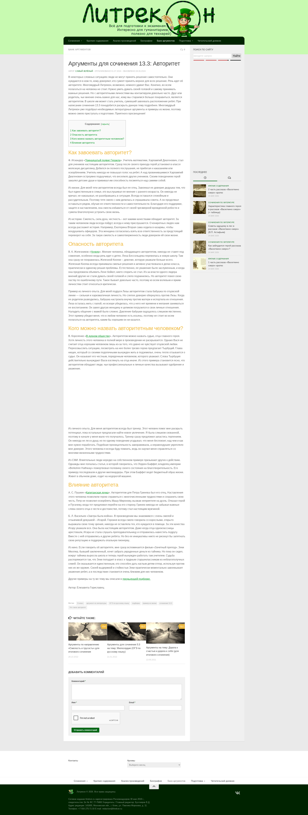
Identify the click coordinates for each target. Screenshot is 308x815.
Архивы (131, 760)
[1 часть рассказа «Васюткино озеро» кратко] (199, 263)
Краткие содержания (97, 40)
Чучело (95, 251)
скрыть (105, 124)
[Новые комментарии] (229, 178)
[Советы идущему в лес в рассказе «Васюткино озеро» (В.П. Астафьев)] (199, 227)
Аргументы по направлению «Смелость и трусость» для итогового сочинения (83, 648)
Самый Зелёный (84, 71)
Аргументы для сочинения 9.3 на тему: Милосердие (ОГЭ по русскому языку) (124, 648)
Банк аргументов (166, 40)
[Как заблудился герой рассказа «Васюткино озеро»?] (199, 247)
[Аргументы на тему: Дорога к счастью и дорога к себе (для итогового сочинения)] (165, 633)
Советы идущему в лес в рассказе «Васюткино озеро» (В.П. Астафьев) (223, 229)
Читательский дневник (209, 40)
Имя (74, 702)
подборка (136, 603)
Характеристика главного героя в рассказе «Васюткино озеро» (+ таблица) (224, 209)
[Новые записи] (205, 178)
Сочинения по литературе (221, 202)
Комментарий (79, 681)
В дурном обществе (98, 336)
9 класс (80, 603)
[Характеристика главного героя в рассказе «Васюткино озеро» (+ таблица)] (199, 207)
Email (132, 702)
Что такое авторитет (77, 607)
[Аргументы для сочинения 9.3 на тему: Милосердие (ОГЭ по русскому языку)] (126, 631)
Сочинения (74, 40)
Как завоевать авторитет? (85, 130)
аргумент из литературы (96, 603)
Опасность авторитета (83, 134)
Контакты (73, 760)
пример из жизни (149, 603)
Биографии (146, 40)
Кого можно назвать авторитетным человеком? (97, 138)
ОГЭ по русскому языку (119, 603)
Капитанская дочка (97, 492)
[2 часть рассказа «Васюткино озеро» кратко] (199, 190)
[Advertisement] (217, 110)
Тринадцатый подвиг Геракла (102, 160)
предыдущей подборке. (136, 579)
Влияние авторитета (82, 142)
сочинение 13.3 (165, 603)
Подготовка (185, 40)
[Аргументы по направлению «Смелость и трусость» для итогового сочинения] (87, 631)
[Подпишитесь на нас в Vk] (237, 793)
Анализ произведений (124, 40)
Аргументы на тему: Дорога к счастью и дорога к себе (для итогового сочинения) (162, 651)
